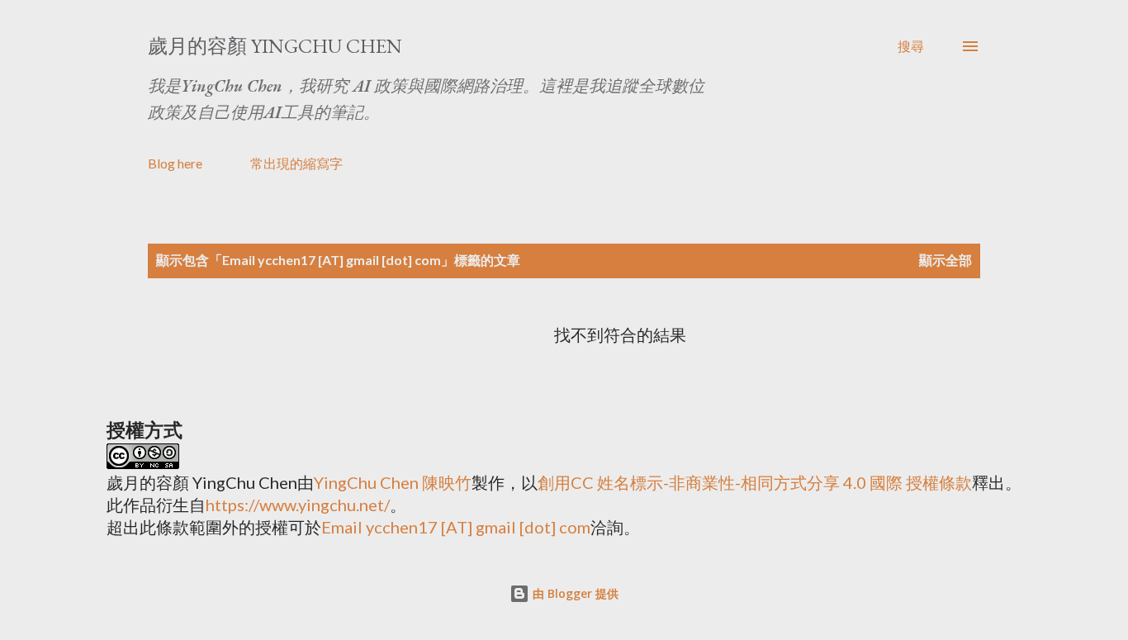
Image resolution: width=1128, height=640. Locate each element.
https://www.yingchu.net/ (298, 504)
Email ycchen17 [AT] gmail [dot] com (455, 527)
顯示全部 (945, 260)
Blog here (175, 163)
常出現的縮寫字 (296, 163)
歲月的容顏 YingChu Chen (275, 46)
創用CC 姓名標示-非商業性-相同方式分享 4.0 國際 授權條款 (755, 482)
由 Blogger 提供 (574, 593)
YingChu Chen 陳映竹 (393, 482)
